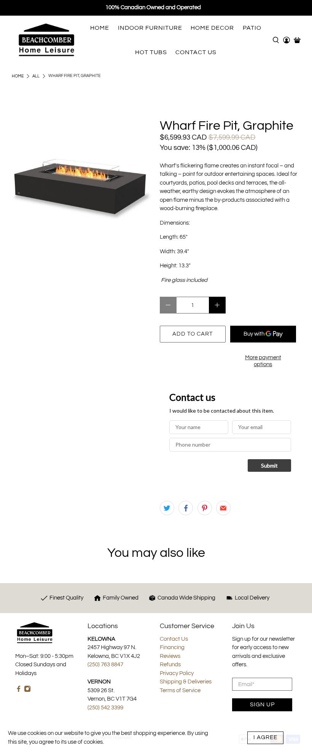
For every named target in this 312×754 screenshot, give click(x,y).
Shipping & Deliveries (186, 682)
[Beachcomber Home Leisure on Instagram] (27, 690)
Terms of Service (180, 690)
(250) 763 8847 (105, 664)
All (36, 76)
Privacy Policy (177, 673)
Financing (172, 647)
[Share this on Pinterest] (204, 508)
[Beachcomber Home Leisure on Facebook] (18, 690)
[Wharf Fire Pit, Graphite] (82, 189)
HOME (99, 28)
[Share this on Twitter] (167, 508)
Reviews (170, 656)
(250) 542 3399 (105, 708)
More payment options (263, 361)
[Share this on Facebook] (185, 508)
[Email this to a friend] (223, 508)
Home (18, 76)
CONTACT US (195, 52)
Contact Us (174, 639)
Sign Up (262, 704)
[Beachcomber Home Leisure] (46, 39)
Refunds (170, 664)
